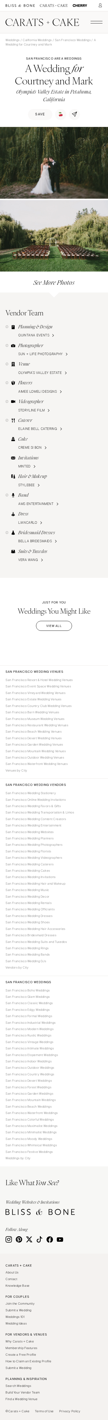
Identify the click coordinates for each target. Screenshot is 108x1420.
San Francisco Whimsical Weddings (31, 1145)
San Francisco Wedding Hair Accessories (35, 928)
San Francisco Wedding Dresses (29, 916)
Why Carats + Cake (20, 1341)
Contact (11, 1279)
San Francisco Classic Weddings (29, 1003)
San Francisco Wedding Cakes (28, 870)
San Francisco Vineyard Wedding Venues (35, 693)
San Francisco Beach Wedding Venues (33, 731)
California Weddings (37, 40)
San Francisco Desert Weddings (29, 1080)
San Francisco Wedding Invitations (31, 877)
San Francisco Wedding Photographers (34, 844)
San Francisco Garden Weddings (29, 1093)
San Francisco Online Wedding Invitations (36, 799)
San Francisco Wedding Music (27, 890)
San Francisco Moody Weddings (29, 1138)
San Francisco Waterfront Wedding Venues (37, 763)
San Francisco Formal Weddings (29, 1016)
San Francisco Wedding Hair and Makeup (35, 883)
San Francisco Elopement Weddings (32, 1055)
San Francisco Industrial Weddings (31, 1022)
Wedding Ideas (16, 1323)
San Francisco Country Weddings (30, 1074)
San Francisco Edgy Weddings (28, 1009)
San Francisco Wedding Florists (28, 851)
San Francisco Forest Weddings (28, 1087)
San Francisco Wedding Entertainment (33, 825)
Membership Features (21, 1348)
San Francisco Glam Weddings (28, 996)
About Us (12, 1272)
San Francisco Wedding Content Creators (36, 819)
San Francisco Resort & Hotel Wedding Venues (39, 680)
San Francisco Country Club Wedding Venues (39, 706)
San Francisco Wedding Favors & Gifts (33, 806)
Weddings (13, 40)
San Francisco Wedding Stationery (31, 793)
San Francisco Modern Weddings (29, 1029)
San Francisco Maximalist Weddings (32, 1126)
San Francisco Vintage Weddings (29, 1042)
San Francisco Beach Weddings (29, 1106)
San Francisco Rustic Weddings (28, 1035)
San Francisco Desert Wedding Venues (34, 738)
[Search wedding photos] (80, 5)
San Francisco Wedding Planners (30, 838)
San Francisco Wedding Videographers (34, 857)
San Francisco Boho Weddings (28, 990)
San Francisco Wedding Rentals (29, 903)
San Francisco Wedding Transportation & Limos (40, 812)
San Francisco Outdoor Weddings (30, 1067)
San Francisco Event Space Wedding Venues (38, 686)
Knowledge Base (18, 1285)
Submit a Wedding (19, 1310)
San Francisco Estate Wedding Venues (33, 699)
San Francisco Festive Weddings (29, 1151)
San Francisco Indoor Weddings (29, 1061)
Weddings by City (18, 1158)
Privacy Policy (70, 1411)
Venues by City (16, 770)
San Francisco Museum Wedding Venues (35, 718)
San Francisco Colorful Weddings (30, 1119)
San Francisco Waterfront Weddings (32, 1113)
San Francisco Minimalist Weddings (31, 1132)
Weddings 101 (15, 1316)
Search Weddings (18, 1385)
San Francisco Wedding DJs (26, 961)
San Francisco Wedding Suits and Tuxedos (36, 941)
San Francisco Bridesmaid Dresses (31, 935)
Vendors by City (17, 967)
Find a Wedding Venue (22, 1399)
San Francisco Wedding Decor (28, 896)
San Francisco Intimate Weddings (30, 1048)
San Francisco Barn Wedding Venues (32, 712)
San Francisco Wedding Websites (30, 832)
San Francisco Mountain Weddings (31, 1100)
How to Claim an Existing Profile (28, 1361)
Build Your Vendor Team (23, 1392)
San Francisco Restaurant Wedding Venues (37, 725)
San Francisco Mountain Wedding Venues (36, 751)
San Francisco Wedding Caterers (30, 864)
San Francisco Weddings (73, 40)
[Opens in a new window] (20, 5)
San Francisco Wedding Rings (27, 948)
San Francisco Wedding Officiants (30, 909)
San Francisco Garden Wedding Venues (34, 744)
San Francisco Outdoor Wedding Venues (35, 757)
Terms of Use (44, 1411)
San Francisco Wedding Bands (28, 954)
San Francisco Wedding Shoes (28, 922)
